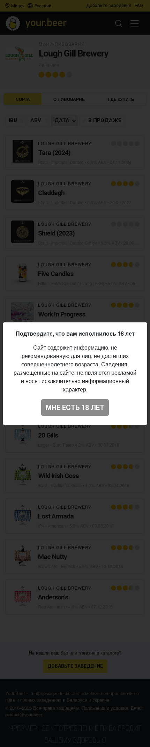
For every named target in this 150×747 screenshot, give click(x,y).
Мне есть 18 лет (75, 407)
